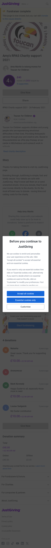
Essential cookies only (25, 300)
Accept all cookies (25, 293)
